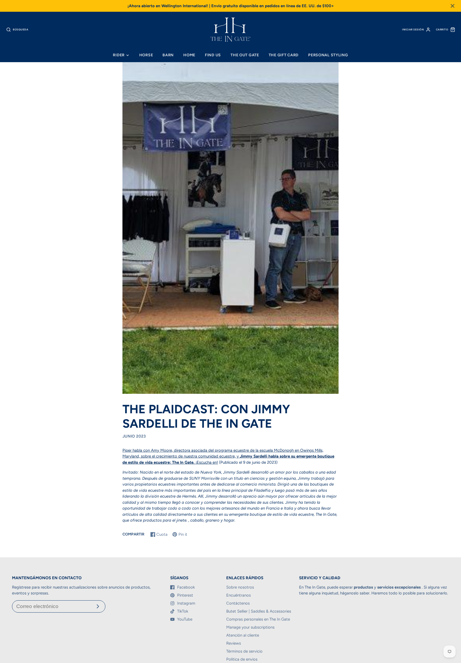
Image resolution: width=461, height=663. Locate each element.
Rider (119, 55)
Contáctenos (238, 603)
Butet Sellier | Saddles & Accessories (258, 611)
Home (189, 55)
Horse (146, 55)
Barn (168, 55)
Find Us (213, 55)
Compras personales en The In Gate (258, 619)
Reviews (233, 643)
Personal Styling (328, 55)
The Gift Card (284, 55)
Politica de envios (241, 659)
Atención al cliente (242, 635)
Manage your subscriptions (250, 627)
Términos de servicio (244, 651)
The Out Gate (244, 55)
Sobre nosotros (240, 587)
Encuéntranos (238, 595)
